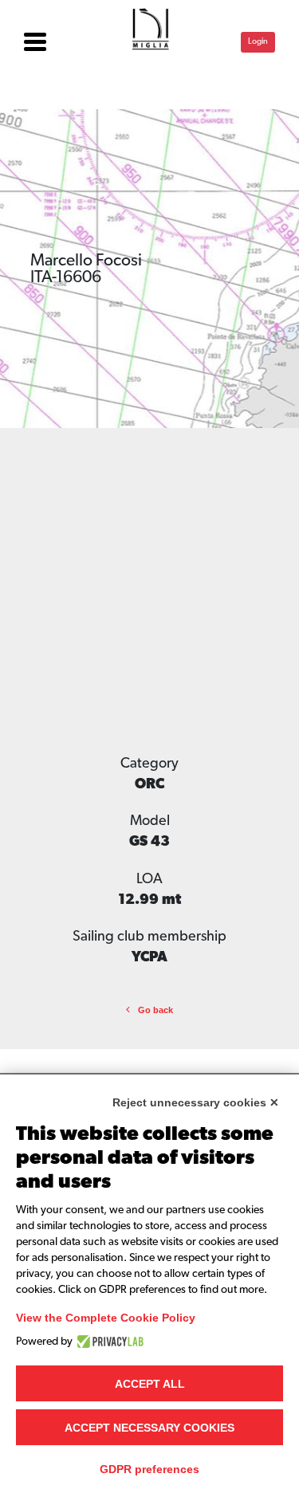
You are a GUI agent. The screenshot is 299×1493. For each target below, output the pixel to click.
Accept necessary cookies (149, 1427)
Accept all (150, 1383)
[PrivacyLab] (108, 1342)
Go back (155, 1010)
